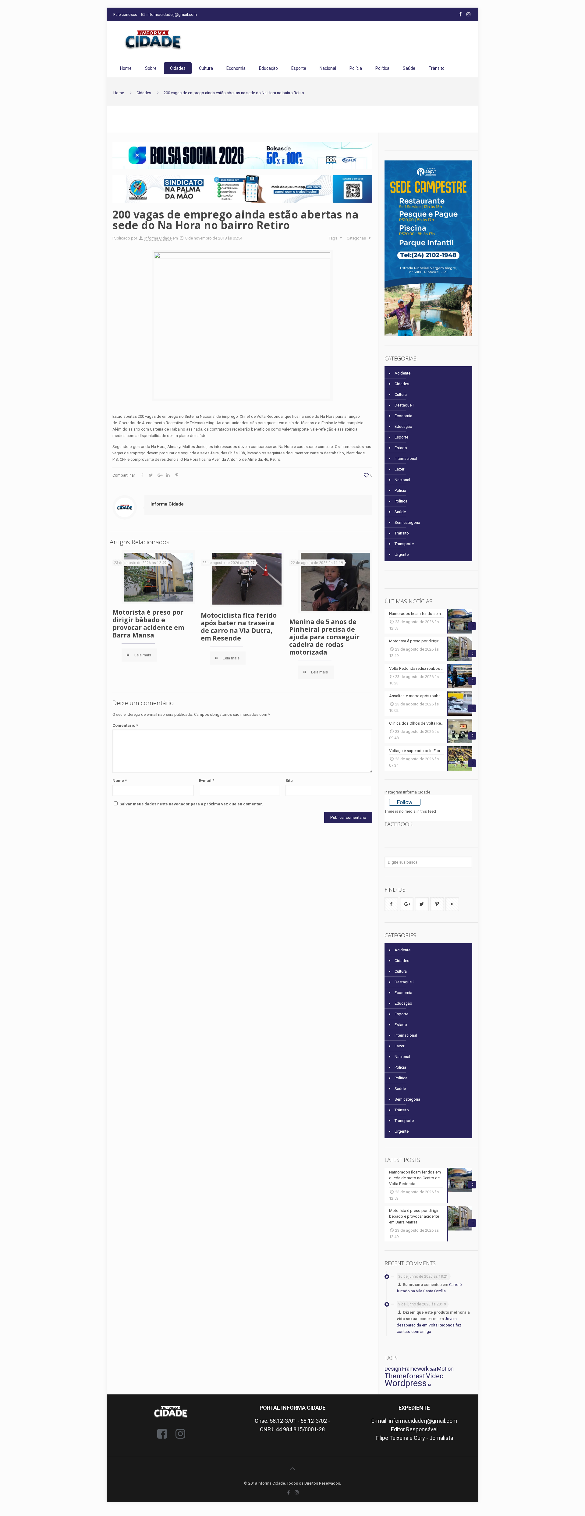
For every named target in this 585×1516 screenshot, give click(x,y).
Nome (119, 780)
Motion (445, 1369)
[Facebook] (460, 14)
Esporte (401, 437)
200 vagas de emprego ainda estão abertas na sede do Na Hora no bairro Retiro (234, 93)
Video (435, 1376)
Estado (401, 448)
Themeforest (405, 1376)
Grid (433, 1370)
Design (393, 1369)
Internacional (406, 458)
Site (289, 780)
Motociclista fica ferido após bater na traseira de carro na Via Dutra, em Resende (239, 626)
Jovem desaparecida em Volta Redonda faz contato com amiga (429, 1325)
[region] (242, 155)
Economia (403, 416)
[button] (242, 155)
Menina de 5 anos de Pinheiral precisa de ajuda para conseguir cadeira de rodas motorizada (324, 636)
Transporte (404, 543)
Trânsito (402, 533)
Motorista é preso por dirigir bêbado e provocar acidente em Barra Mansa (148, 623)
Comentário (125, 725)
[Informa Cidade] (152, 40)
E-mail (206, 780)
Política (401, 501)
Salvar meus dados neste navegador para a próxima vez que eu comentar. (191, 804)
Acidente (402, 373)
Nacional (402, 480)
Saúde (400, 511)
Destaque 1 (405, 405)
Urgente (402, 554)
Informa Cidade (158, 238)
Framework (415, 1369)
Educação (403, 426)
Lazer (399, 469)
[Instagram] (468, 14)
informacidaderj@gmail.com (172, 14)
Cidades (143, 93)
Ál (429, 1385)
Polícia (400, 490)
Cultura (401, 394)
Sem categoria (407, 522)
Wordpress (406, 1383)
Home (118, 93)
